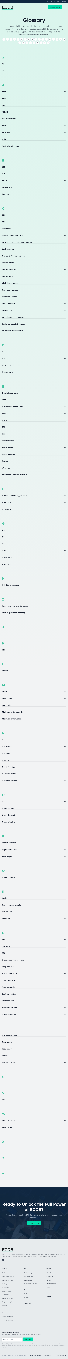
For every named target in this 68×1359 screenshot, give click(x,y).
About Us (49, 1273)
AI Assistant (5, 1287)
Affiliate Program (51, 1284)
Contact (48, 1287)
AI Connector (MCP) (7, 1320)
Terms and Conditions (59, 1355)
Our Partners (50, 1276)
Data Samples (28, 1280)
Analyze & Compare (8, 1276)
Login (50, 1)
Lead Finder (5, 1294)
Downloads (5, 1313)
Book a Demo (56, 7)
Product (4, 1268)
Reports (26, 1297)
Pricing (48, 1297)
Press (48, 1291)
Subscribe (28, 1339)
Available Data (28, 1276)
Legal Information (35, 1355)
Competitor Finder (7, 1280)
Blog (25, 1294)
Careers (48, 1280)
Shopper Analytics (7, 1302)
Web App (5, 1305)
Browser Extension (7, 1316)
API (3, 1309)
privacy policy (21, 1345)
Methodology (28, 1273)
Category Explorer (7, 1291)
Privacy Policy (47, 1355)
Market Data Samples (30, 1284)
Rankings (5, 1284)
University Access (61, 1)
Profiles (4, 1273)
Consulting (27, 1303)
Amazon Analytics (7, 1298)
